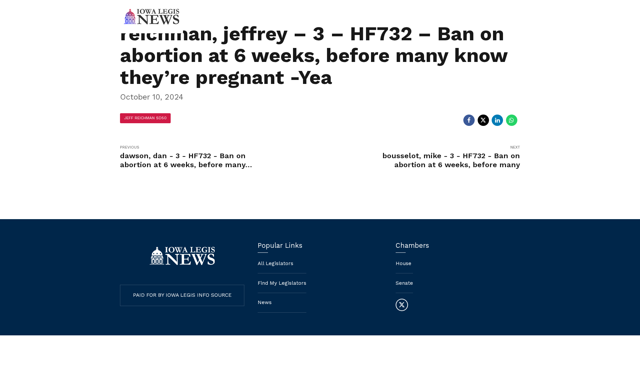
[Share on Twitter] (483, 120)
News (486, 17)
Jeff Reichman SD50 (145, 118)
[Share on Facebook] (469, 120)
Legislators (449, 17)
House (403, 263)
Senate (404, 283)
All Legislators (275, 263)
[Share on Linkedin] (497, 120)
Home (347, 17)
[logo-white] (182, 256)
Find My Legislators (395, 17)
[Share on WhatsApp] (511, 120)
